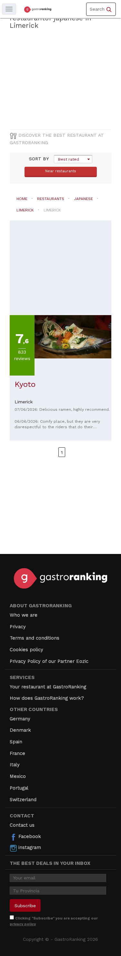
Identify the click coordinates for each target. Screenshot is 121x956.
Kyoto (25, 384)
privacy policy (23, 924)
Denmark (20, 730)
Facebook (29, 836)
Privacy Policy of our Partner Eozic (49, 661)
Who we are (23, 615)
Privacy (18, 627)
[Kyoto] (73, 336)
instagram (29, 847)
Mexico (18, 776)
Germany (20, 719)
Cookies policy (26, 650)
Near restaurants (60, 171)
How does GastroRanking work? (47, 698)
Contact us (22, 825)
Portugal (19, 788)
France (17, 753)
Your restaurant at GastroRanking (48, 687)
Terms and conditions (34, 638)
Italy (15, 765)
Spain (16, 742)
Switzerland (23, 799)
